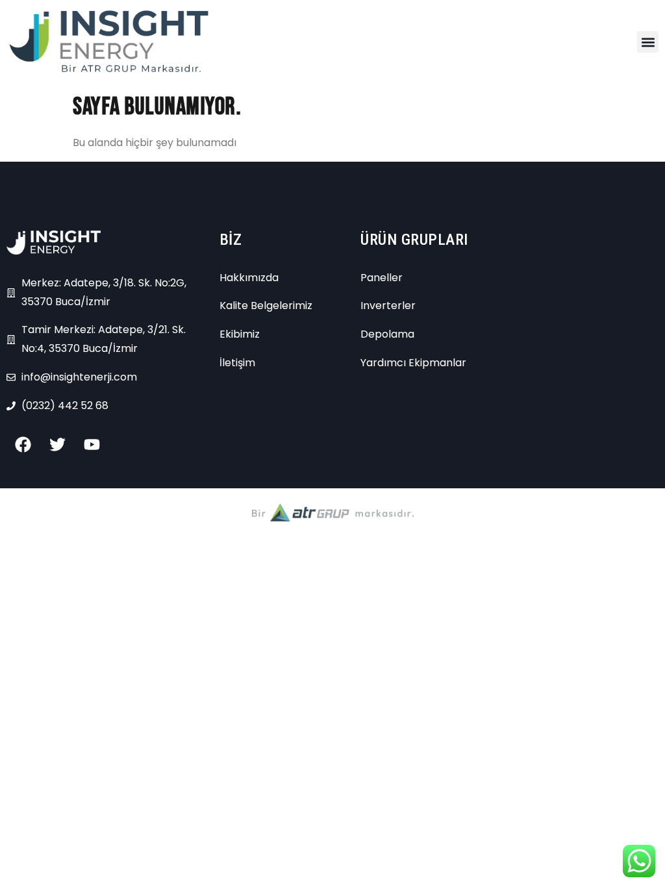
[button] (648, 42)
